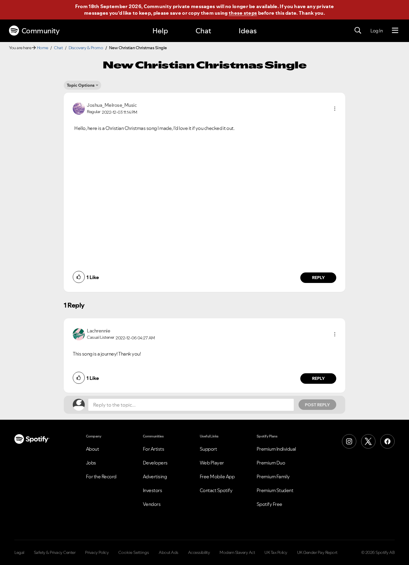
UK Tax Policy (275, 552)
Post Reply (317, 405)
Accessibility (199, 552)
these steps (243, 13)
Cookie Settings (133, 552)
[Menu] (395, 30)
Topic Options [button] (81, 85)
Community (41, 31)
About (92, 449)
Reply (318, 278)
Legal (19, 552)
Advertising (155, 476)
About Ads (168, 552)
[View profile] (79, 108)
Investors (152, 490)
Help (160, 31)
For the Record (101, 476)
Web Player (212, 462)
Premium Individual (276, 449)
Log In (376, 30)
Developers (155, 462)
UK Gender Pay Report (317, 552)
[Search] (358, 31)
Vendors (152, 504)
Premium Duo (271, 462)
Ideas (248, 31)
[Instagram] (349, 441)
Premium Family (273, 476)
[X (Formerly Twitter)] (368, 441)
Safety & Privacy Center (55, 552)
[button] (334, 108)
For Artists (153, 449)
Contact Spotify (216, 490)
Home (42, 48)
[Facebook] (387, 441)
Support (208, 449)
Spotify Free (269, 504)
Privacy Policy (97, 552)
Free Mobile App (217, 476)
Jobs (91, 462)
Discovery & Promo (86, 48)
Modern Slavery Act (237, 552)
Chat (203, 31)
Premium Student (275, 490)
